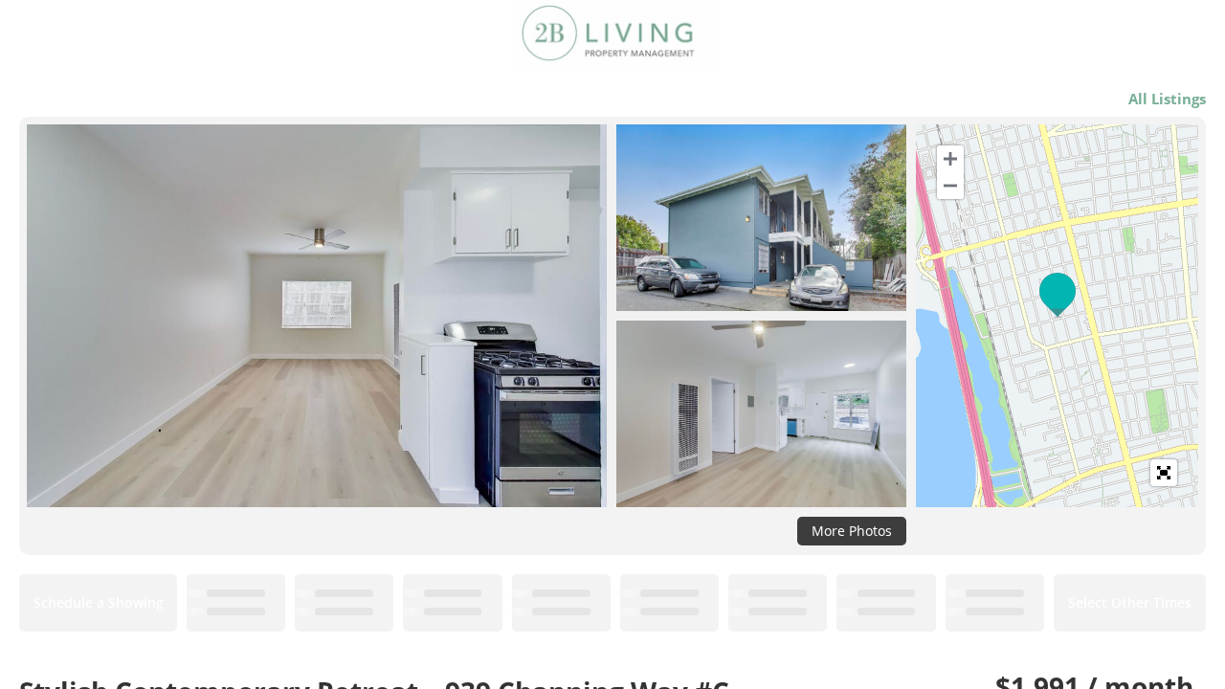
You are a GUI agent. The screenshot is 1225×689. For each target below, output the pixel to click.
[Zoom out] (950, 185)
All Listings (1167, 98)
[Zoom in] (950, 158)
